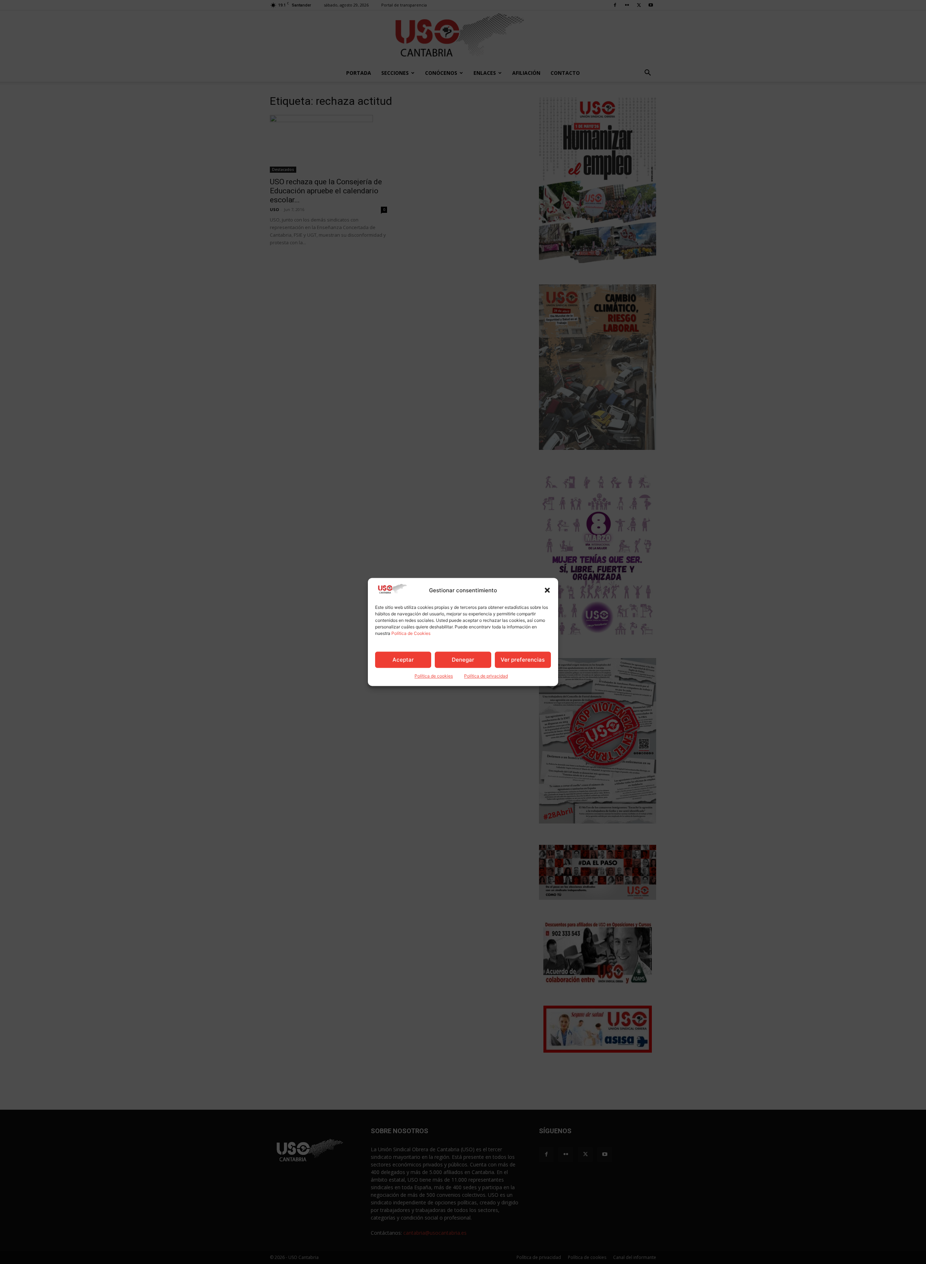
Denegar (463, 659)
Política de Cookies (410, 633)
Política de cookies (434, 676)
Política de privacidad (486, 676)
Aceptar (403, 659)
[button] (547, 590)
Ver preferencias (523, 659)
